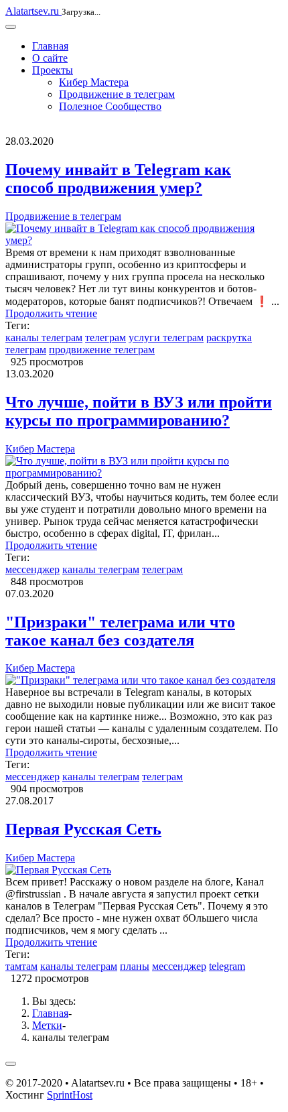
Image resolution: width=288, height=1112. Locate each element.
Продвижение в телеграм (117, 94)
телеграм (105, 337)
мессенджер (32, 569)
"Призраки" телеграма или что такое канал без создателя (120, 631)
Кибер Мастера (94, 82)
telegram (227, 966)
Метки (47, 1025)
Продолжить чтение (51, 313)
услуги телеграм (166, 337)
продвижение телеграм (102, 349)
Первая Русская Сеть (83, 829)
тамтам (21, 966)
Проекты (52, 70)
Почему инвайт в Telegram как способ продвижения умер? (118, 178)
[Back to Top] (10, 1064)
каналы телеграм (43, 337)
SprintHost (69, 1095)
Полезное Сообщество (110, 106)
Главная (50, 46)
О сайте (50, 58)
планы (134, 966)
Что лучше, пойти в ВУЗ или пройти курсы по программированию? (138, 411)
